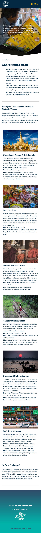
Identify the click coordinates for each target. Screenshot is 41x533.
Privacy (11, 528)
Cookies (16, 528)
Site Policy (22, 528)
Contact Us (28, 528)
